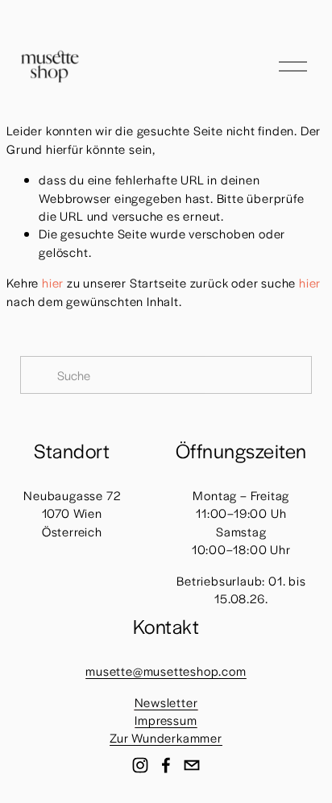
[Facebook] (166, 765)
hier (53, 282)
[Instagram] (140, 765)
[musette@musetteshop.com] (192, 765)
